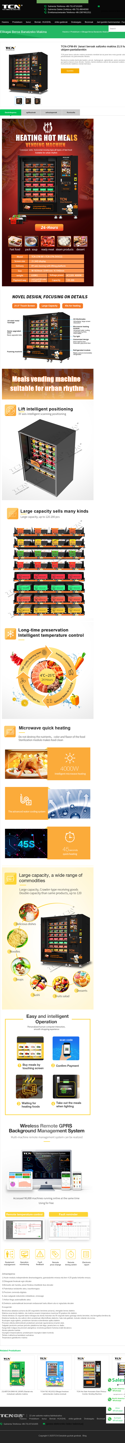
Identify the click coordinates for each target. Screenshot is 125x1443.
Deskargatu (76, 22)
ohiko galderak (61, 22)
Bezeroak (89, 22)
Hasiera (5, 22)
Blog (84, 1436)
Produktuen (17, 22)
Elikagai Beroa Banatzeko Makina (95, 32)
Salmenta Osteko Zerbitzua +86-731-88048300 (68, 9)
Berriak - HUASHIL (43, 22)
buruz (28, 22)
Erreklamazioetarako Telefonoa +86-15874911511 (69, 12)
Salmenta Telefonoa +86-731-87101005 (65, 6)
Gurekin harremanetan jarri (70, 71)
